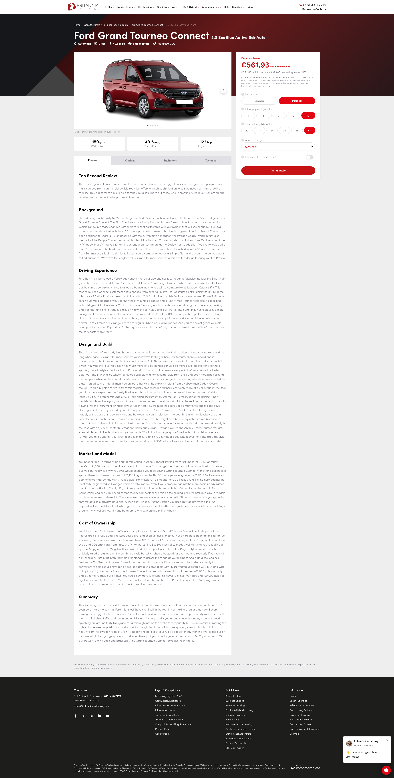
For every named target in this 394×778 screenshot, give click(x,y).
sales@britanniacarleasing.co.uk (92, 705)
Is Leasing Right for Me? (168, 695)
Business (259, 100)
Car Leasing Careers (301, 724)
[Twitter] (83, 716)
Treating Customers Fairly (169, 719)
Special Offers (233, 695)
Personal (297, 100)
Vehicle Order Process (302, 705)
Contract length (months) (259, 123)
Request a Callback (314, 9)
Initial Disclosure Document (170, 705)
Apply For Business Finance (240, 728)
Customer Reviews (300, 714)
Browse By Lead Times (238, 743)
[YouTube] (107, 716)
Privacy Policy (163, 728)
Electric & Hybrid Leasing (239, 710)
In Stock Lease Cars (236, 714)
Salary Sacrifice (298, 700)
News (293, 695)
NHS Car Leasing (234, 747)
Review (92, 160)
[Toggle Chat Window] (386, 770)
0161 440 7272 (112, 696)
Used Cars (163, 6)
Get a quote (278, 170)
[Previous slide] (82, 90)
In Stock (109, 6)
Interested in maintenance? (260, 157)
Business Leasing (234, 700)
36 (284, 130)
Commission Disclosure (168, 700)
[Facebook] (75, 716)
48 (297, 130)
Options (130, 160)
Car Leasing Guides (301, 710)
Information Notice (165, 710)
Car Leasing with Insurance (305, 728)
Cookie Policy (162, 733)
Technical (211, 160)
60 (309, 130)
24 (272, 130)
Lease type (251, 94)
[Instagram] (91, 716)
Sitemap (294, 733)
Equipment (170, 160)
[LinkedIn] (99, 716)
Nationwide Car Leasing (239, 724)
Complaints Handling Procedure (173, 724)
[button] (147, 125)
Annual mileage (254, 140)
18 (259, 130)
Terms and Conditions (167, 714)
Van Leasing (232, 719)
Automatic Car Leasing (238, 738)
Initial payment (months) (258, 109)
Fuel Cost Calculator (301, 719)
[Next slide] (223, 90)
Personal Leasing (235, 705)
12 (308, 115)
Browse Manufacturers (238, 733)
